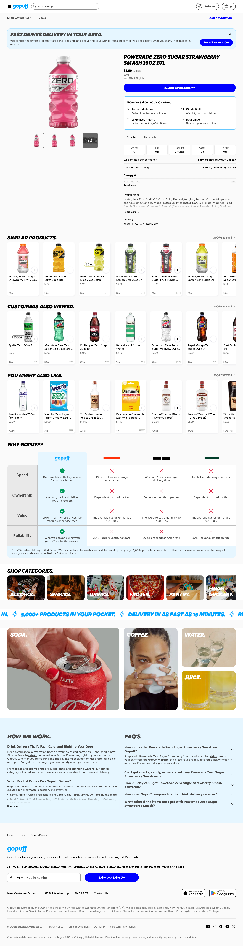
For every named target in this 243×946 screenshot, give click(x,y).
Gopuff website (158, 760)
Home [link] (10, 834)
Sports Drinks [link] (39, 834)
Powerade (138, 57)
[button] (229, 6)
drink (213, 756)
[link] (20, 6)
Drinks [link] (22, 834)
